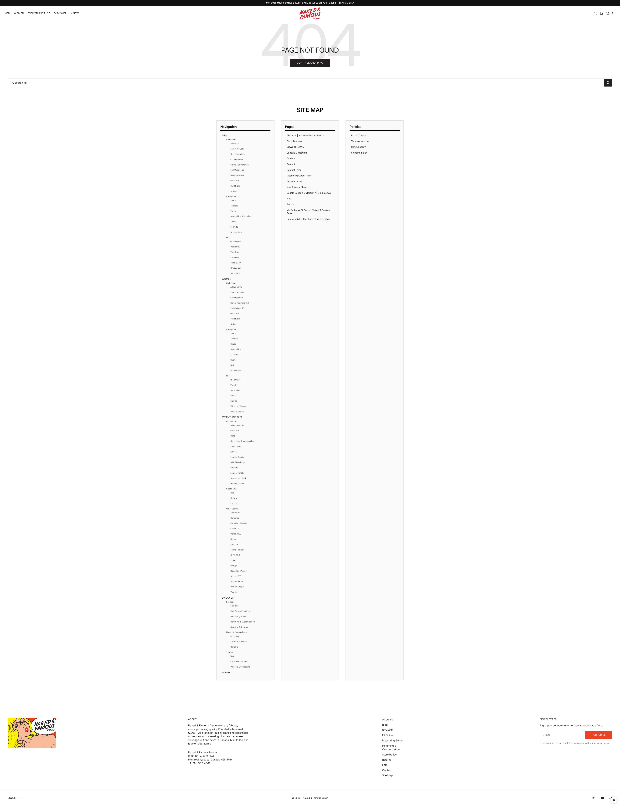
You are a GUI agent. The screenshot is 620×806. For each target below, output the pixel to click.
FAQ (289, 198)
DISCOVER (60, 13)
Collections (231, 139)
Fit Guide (234, 606)
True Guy (234, 252)
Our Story (234, 636)
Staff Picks (235, 186)
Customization (294, 181)
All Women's (236, 287)
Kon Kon (234, 503)
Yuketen (234, 592)
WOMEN (19, 13)
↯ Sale (233, 191)
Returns (386, 759)
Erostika (234, 544)
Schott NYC (235, 576)
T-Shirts (234, 227)
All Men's (234, 143)
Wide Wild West (237, 411)
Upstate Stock (236, 581)
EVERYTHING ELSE (39, 13)
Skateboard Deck (238, 478)
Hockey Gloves (237, 483)
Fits (227, 237)
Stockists (387, 730)
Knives (233, 452)
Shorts (233, 360)
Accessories (236, 232)
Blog (232, 656)
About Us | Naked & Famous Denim (305, 135)
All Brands (235, 512)
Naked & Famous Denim (237, 632)
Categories (231, 196)
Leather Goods (237, 457)
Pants (233, 211)
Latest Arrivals (237, 149)
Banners (234, 467)
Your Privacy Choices (298, 187)
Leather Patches (237, 473)
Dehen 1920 (235, 534)
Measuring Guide (238, 616)
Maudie (233, 401)
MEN (7, 13)
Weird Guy (235, 247)
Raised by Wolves (238, 571)
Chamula (234, 528)
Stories (229, 652)
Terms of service (360, 141)
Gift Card (234, 180)
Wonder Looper (237, 586)
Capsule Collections (239, 661)
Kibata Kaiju (231, 489)
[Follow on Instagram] (593, 798)
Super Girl (235, 390)
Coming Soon (236, 159)
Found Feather (237, 550)
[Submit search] (608, 83)
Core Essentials (237, 154)
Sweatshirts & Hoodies (240, 216)
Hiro (232, 493)
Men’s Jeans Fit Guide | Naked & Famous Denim (308, 212)
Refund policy (358, 146)
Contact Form (294, 170)
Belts (232, 365)
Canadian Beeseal (238, 523)
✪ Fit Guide (235, 241)
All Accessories (237, 425)
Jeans (233, 200)
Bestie (233, 395)
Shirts (233, 221)
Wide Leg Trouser (238, 406)
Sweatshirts (235, 349)
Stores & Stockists (238, 641)
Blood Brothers (294, 141)
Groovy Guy (235, 268)
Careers (234, 647)
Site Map (387, 775)
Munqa (233, 565)
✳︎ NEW (74, 13)
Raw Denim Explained (240, 611)
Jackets (234, 206)
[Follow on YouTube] (602, 798)
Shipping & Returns (239, 627)
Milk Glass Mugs (237, 462)
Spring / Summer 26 (239, 165)
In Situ (233, 560)
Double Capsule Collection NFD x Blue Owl (309, 192)
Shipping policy (359, 152)
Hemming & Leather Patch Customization (308, 219)
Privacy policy (358, 135)
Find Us (290, 204)
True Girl (234, 385)
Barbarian (234, 518)
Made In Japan (237, 175)
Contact (291, 164)
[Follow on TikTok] (610, 798)
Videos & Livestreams (240, 667)
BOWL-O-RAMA (295, 146)
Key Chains (235, 446)
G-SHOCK (235, 555)
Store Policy (389, 754)
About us (387, 719)
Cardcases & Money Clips (242, 441)
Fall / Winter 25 (237, 170)
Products (230, 602)
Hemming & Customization (242, 622)
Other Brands (232, 509)
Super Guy (235, 273)
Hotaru (233, 498)
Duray (233, 539)
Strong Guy (235, 263)
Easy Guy (234, 257)
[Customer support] (613, 799)
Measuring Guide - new (299, 175)
